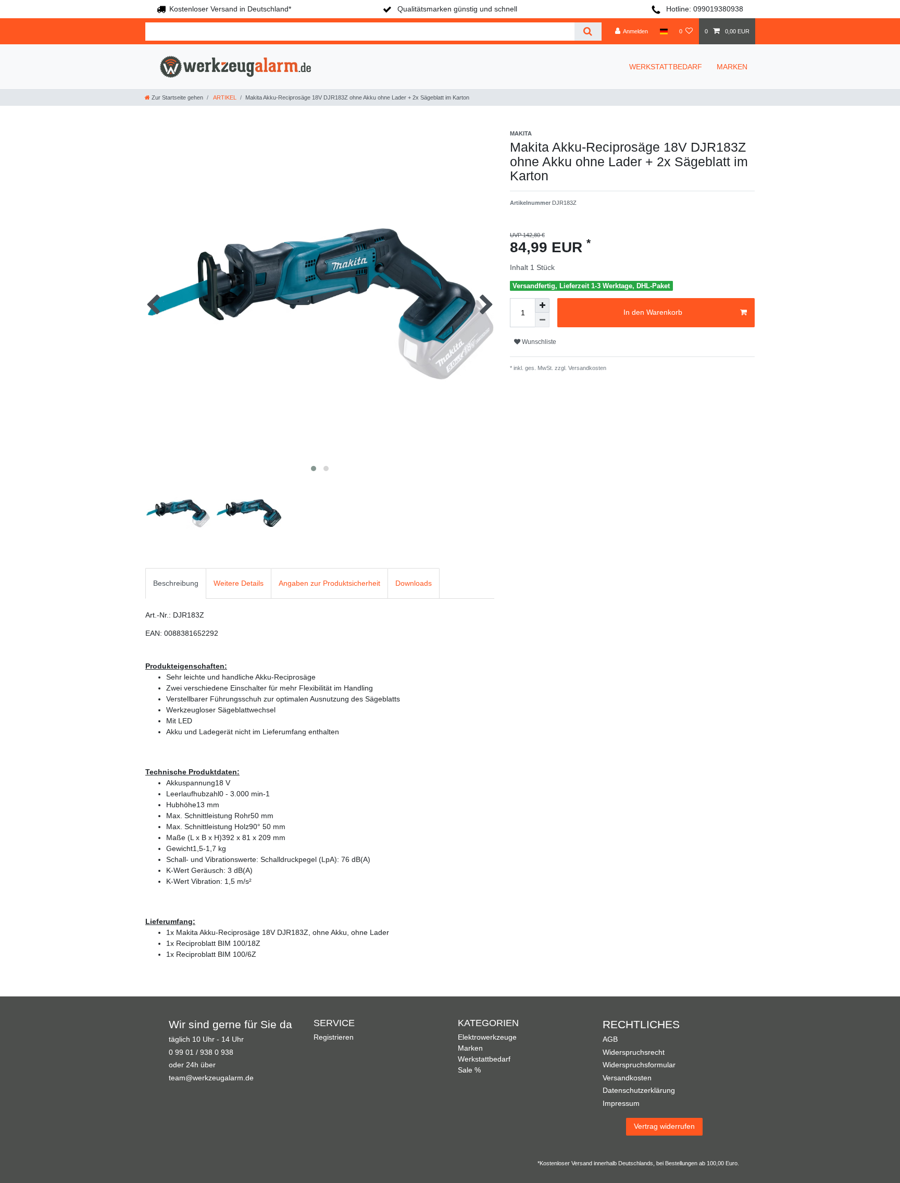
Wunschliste (538, 342)
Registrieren (334, 1037)
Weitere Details (239, 583)
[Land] (663, 31)
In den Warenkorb (652, 312)
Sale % (469, 1070)
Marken (470, 1048)
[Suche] (587, 31)
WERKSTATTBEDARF (665, 67)
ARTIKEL (224, 97)
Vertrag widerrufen (664, 1126)
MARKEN (732, 67)
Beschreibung (175, 583)
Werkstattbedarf (484, 1059)
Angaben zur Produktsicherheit (329, 583)
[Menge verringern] (542, 320)
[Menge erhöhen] (542, 305)
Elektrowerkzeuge (487, 1037)
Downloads (413, 583)
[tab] (175, 583)
